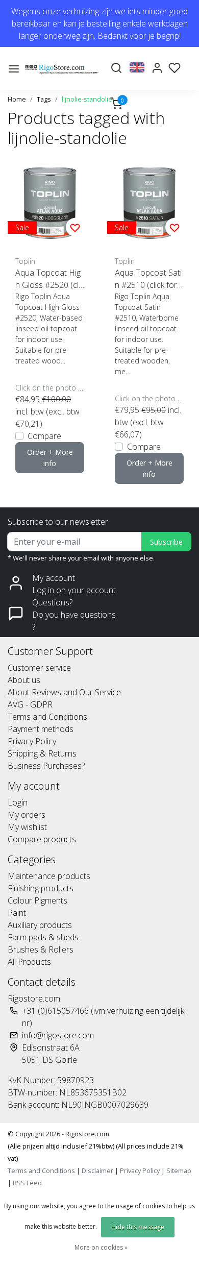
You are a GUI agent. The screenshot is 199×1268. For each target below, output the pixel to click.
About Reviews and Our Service (64, 692)
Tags (44, 99)
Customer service (39, 667)
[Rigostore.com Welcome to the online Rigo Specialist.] (62, 68)
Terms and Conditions (47, 716)
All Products (29, 961)
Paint (17, 912)
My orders (26, 814)
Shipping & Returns (42, 753)
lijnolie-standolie (87, 99)
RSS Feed (27, 1182)
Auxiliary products (40, 925)
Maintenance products (49, 876)
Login (18, 802)
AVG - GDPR (30, 704)
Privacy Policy (32, 741)
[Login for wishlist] (75, 227)
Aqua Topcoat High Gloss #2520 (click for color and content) (49, 279)
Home (17, 99)
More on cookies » (101, 1247)
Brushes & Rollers (40, 949)
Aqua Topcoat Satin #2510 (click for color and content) (149, 279)
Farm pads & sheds (43, 937)
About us (24, 680)
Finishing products (40, 888)
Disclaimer (97, 1170)
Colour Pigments (37, 900)
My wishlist (27, 827)
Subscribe (166, 542)
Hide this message (137, 1227)
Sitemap (178, 1170)
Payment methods (40, 729)
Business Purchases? (46, 765)
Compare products (42, 839)
